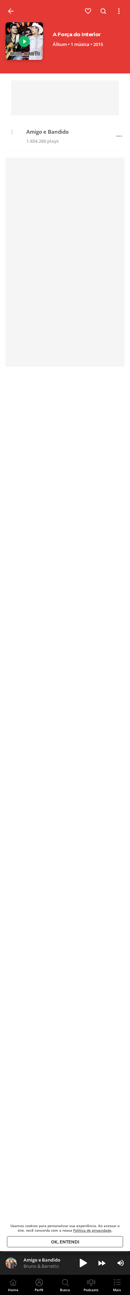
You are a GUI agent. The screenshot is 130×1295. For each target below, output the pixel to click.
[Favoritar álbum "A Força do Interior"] (88, 11)
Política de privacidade (92, 1230)
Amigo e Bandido (47, 131)
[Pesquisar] (103, 11)
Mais (117, 1289)
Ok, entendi (65, 1242)
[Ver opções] (119, 11)
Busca (65, 1289)
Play (24, 41)
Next (102, 1263)
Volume (120, 1263)
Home (13, 1289)
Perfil (39, 1289)
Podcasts (91, 1289)
